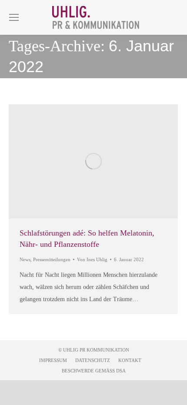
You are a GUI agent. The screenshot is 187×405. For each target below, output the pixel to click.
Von (92, 259)
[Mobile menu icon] (14, 17)
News (25, 259)
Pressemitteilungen (51, 259)
